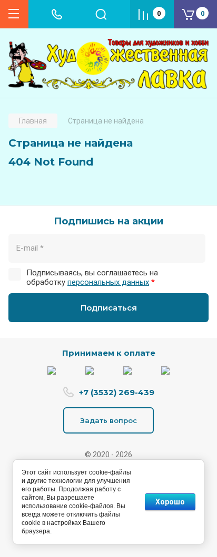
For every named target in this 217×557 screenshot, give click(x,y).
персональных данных (108, 282)
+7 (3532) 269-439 (116, 392)
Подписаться (109, 308)
